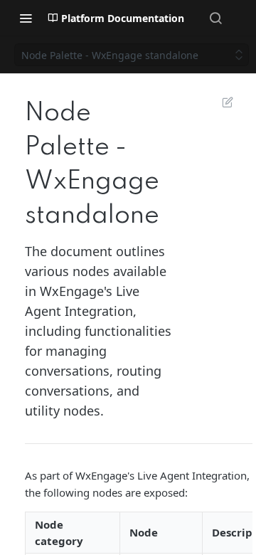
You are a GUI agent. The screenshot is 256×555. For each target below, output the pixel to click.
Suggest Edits (220, 101)
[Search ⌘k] (215, 17)
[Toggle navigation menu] (25, 17)
